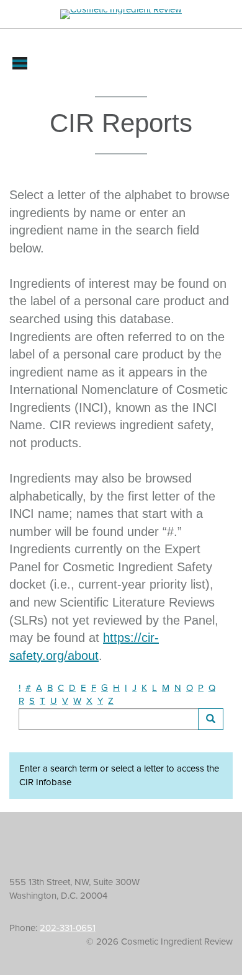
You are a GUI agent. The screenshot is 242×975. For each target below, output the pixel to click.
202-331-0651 (68, 927)
